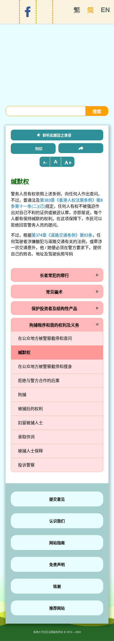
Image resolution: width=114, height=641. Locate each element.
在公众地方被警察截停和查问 (45, 338)
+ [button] (70, 162)
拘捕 (22, 394)
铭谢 (57, 586)
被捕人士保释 (30, 450)
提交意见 (57, 499)
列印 (38, 148)
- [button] (46, 163)
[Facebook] (27, 11)
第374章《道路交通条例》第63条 (62, 235)
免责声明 (57, 564)
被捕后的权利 (30, 408)
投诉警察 (26, 465)
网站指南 (57, 543)
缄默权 (24, 352)
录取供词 (26, 436)
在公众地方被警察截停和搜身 (45, 366)
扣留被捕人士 (30, 422)
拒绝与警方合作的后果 (38, 380)
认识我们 (57, 521)
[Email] (80, 148)
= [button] (55, 162)
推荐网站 (57, 608)
